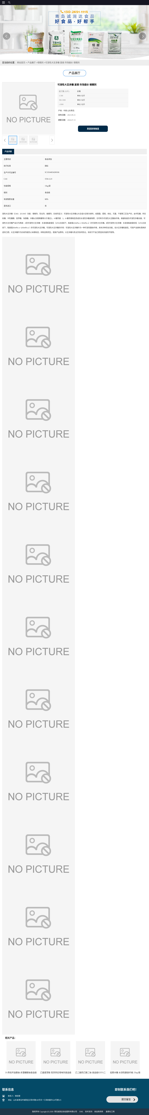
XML (81, 1112)
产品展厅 (32, 63)
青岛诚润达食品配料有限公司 (65, 1112)
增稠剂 (40, 63)
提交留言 (126, 1099)
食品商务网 (98, 1112)
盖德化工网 (110, 1112)
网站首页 (21, 63)
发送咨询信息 (93, 129)
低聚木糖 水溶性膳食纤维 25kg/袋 (125, 1072)
